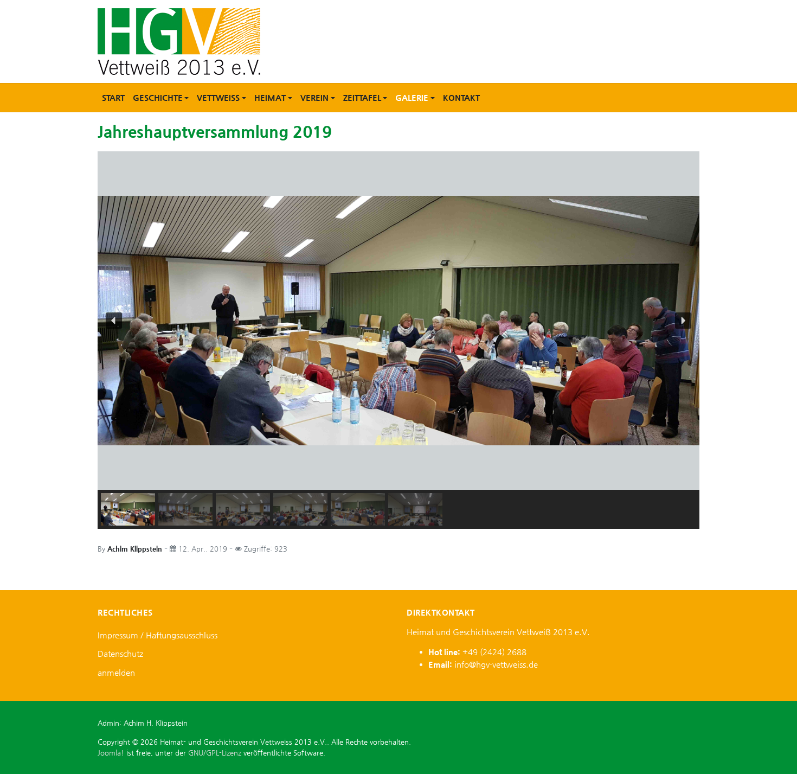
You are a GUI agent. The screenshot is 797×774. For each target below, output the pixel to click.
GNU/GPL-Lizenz (214, 753)
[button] (160, 97)
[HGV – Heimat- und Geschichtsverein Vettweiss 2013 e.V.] (179, 40)
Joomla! (111, 753)
